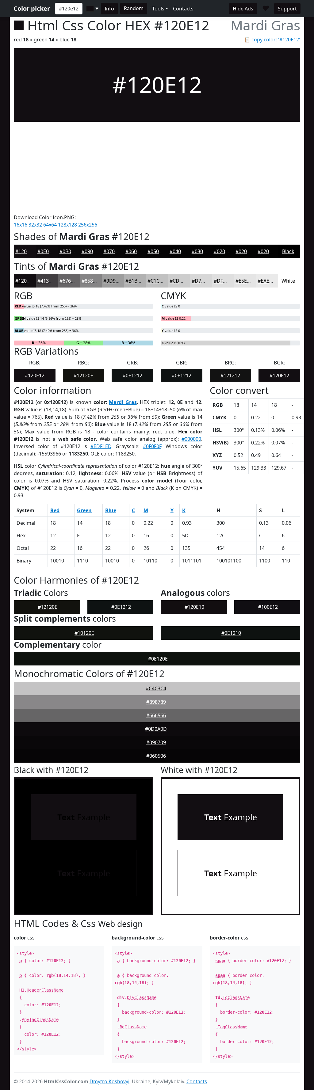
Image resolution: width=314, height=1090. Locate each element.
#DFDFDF (224, 280)
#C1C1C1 (157, 280)
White (288, 280)
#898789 (156, 702)
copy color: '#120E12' (275, 39)
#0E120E (158, 658)
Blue (110, 510)
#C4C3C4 (156, 688)
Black (288, 251)
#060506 (135, 251)
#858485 (91, 280)
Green (84, 510)
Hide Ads (243, 8)
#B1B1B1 (135, 280)
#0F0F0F (152, 446)
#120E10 (194, 607)
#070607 (113, 251)
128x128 (67, 224)
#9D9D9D (114, 280)
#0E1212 (132, 375)
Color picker (31, 8)
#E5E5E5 (245, 280)
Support (287, 8)
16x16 (20, 224)
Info (109, 8)
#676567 (69, 280)
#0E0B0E (47, 251)
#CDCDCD (181, 280)
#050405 (157, 251)
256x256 (87, 224)
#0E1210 (231, 633)
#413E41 (47, 280)
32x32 (35, 224)
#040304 (179, 251)
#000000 (191, 439)
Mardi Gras (123, 402)
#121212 (230, 375)
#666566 (156, 715)
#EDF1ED (100, 446)
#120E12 (25, 251)
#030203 (201, 251)
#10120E (84, 633)
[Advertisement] (157, 168)
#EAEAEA (268, 280)
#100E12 (268, 607)
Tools (158, 8)
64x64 (50, 224)
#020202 (223, 251)
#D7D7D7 (203, 280)
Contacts (183, 8)
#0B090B (69, 251)
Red (54, 510)
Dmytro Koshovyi (109, 1081)
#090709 (91, 251)
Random (134, 8)
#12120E (83, 375)
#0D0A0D (156, 729)
